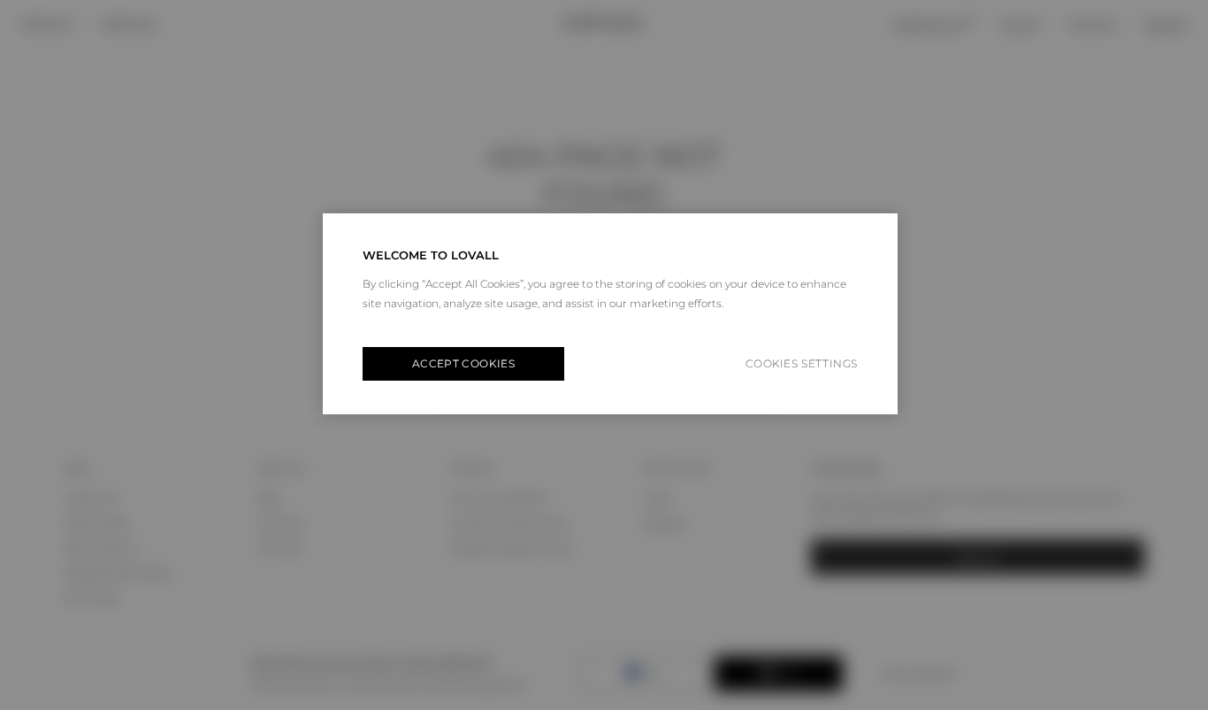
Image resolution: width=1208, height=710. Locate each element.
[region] (610, 313)
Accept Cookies (463, 363)
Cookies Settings (801, 363)
